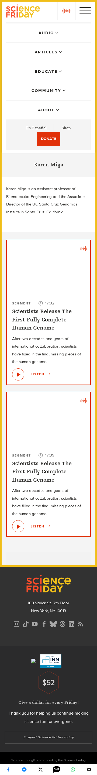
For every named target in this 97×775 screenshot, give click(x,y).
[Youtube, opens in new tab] (35, 623)
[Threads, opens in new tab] (62, 623)
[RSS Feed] (81, 623)
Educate (46, 71)
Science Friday (23, 11)
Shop (66, 128)
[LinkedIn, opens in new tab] (71, 623)
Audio (46, 32)
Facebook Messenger (24, 769)
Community (46, 90)
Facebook (8, 769)
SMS (56, 769)
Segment (21, 303)
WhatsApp (72, 769)
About (46, 110)
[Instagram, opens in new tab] (16, 623)
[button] (66, 11)
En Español (36, 128)
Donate (48, 138)
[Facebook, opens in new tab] (44, 623)
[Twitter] (40, 769)
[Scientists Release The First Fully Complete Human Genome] (18, 374)
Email (89, 769)
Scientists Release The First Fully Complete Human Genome (42, 319)
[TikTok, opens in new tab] (26, 623)
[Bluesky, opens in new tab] (53, 623)
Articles (46, 52)
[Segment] (83, 248)
